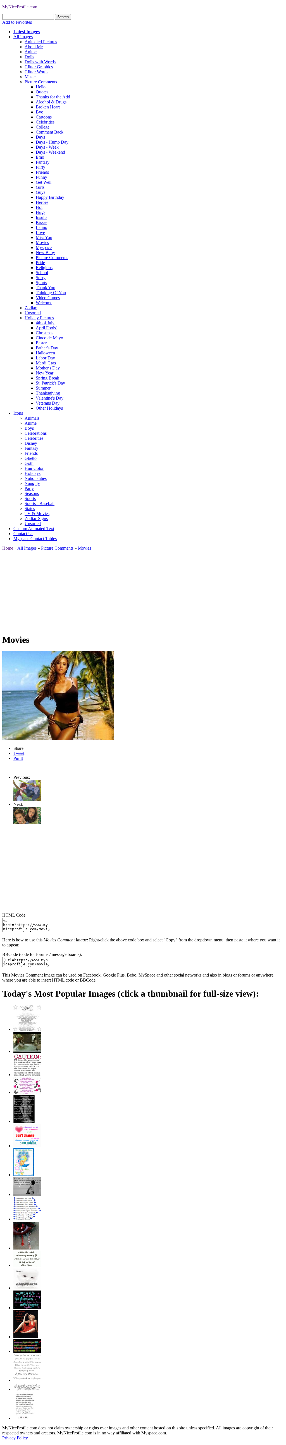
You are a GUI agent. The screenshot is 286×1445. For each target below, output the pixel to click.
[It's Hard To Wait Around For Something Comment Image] (27, 1194)
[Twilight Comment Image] (27, 799)
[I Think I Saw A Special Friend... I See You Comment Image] (23, 1174)
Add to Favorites (17, 22)
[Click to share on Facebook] (58, 695)
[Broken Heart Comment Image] (26, 1248)
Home (7, 548)
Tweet (18, 753)
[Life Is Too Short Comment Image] (24, 1418)
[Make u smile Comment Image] (27, 1389)
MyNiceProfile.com (19, 6)
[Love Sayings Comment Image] (27, 1029)
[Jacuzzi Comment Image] (27, 1051)
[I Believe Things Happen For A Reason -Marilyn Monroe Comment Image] (24, 1121)
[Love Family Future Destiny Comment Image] (27, 1219)
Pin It (18, 758)
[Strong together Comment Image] (27, 1307)
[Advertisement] (143, 590)
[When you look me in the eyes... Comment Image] (27, 1380)
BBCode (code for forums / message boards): (42, 954)
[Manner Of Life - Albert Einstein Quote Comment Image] (27, 1265)
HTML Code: (14, 915)
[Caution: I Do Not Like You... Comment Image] (27, 1074)
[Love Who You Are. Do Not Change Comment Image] (27, 1145)
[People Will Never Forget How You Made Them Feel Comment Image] (27, 1351)
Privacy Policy (15, 1438)
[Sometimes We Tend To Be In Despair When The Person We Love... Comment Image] (27, 1092)
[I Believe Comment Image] (27, 1287)
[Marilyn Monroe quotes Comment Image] (25, 1336)
